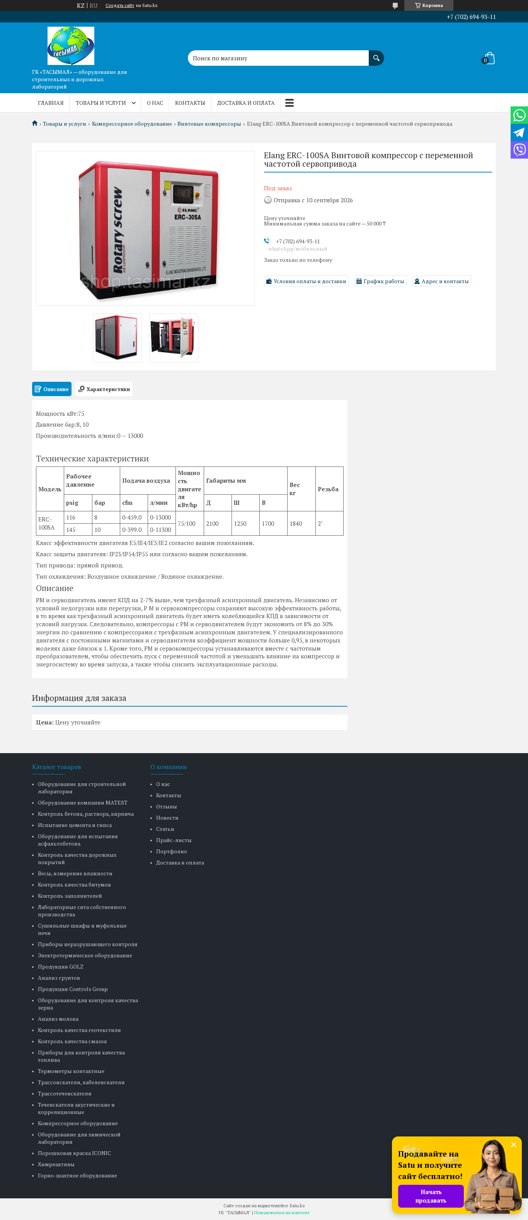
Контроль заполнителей (70, 895)
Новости (167, 817)
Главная (51, 102)
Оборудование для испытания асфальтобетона (78, 839)
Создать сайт (120, 5)
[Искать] (376, 54)
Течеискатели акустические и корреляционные (76, 1108)
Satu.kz (297, 1205)
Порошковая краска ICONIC (74, 1153)
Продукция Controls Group (73, 989)
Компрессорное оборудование (132, 123)
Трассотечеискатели (65, 1093)
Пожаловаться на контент (282, 1212)
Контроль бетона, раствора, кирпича (86, 813)
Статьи (165, 828)
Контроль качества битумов (74, 884)
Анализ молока (58, 1018)
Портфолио (171, 851)
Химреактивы (56, 1164)
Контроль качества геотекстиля (79, 1030)
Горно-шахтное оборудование (77, 1175)
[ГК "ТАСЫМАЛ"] (70, 43)
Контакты (190, 102)
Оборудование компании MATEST (83, 802)
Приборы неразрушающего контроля (88, 944)
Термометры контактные (71, 1071)
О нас (155, 102)
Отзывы (166, 806)
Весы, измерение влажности (75, 873)
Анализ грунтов (59, 977)
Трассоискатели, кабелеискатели (81, 1082)
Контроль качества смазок (72, 1041)
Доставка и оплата (246, 102)
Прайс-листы (174, 840)
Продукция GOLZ (60, 966)
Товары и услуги (101, 102)
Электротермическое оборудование (85, 955)
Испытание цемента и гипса (75, 825)
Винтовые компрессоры (209, 123)
